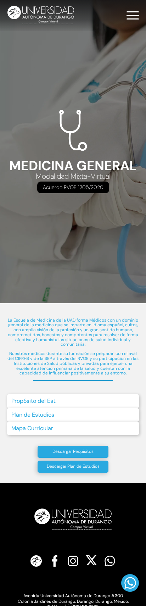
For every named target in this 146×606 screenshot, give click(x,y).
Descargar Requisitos (73, 451)
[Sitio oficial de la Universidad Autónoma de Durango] (36, 562)
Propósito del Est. (33, 401)
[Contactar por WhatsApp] (110, 562)
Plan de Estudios (32, 414)
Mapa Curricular (32, 428)
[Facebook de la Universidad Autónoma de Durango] (54, 562)
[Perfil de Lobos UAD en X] (91, 562)
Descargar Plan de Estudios (73, 466)
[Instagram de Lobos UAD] (73, 562)
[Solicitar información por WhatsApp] (130, 583)
